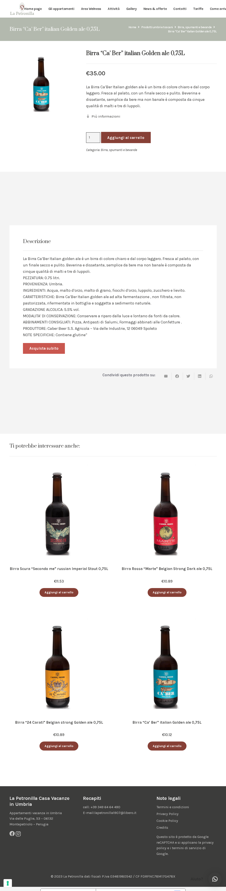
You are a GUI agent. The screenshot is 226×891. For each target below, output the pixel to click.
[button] (59, 592)
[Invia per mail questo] (166, 376)
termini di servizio (187, 848)
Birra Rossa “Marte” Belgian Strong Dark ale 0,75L (167, 568)
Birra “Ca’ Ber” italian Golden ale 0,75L (167, 722)
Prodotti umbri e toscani (157, 27)
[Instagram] (18, 834)
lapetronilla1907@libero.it (115, 813)
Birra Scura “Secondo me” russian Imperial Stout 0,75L (59, 568)
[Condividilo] (177, 376)
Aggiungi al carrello (125, 137)
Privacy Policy (167, 814)
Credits (162, 827)
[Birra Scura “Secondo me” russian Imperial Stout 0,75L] (59, 467)
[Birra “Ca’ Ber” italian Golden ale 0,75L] (167, 620)
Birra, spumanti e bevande (194, 27)
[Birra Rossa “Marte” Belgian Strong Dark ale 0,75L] (167, 467)
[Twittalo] (188, 376)
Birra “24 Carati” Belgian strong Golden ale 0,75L (59, 722)
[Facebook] (12, 833)
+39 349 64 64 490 (105, 807)
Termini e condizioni (172, 807)
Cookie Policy (167, 821)
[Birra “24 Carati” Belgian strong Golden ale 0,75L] (59, 620)
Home (132, 27)
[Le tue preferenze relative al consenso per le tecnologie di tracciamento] (8, 883)
